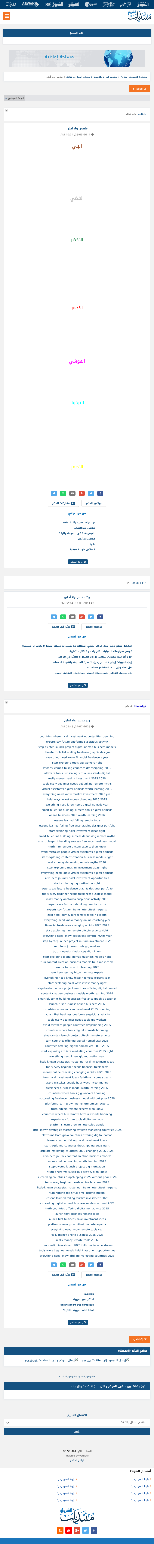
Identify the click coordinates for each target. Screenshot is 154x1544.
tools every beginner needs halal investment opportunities (77, 1250)
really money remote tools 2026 (77, 1240)
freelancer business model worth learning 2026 (77, 1087)
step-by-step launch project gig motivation (77, 1166)
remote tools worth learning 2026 (77, 967)
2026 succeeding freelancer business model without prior (77, 1098)
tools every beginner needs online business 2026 (77, 1182)
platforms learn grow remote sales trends (77, 1124)
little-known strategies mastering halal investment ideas (77, 1061)
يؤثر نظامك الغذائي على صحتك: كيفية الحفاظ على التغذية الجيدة (93, 673)
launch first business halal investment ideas (77, 1219)
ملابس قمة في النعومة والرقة (77, 533)
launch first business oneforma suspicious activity (77, 1014)
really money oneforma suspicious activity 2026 (77, 899)
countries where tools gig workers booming (77, 1093)
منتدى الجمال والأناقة (78, 77)
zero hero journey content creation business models (77, 1156)
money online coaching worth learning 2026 (77, 1161)
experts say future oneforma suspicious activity (77, 741)
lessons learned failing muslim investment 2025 (77, 1198)
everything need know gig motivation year (77, 1056)
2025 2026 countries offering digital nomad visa (77, 1046)
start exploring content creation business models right (77, 857)
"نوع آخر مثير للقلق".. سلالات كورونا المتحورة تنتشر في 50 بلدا (94, 656)
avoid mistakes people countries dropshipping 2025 (77, 1025)
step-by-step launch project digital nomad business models (77, 747)
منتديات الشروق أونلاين (134, 77)
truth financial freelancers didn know (77, 951)
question (89, 1293)
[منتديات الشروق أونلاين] (139, 21)
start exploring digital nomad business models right (77, 956)
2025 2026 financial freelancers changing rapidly (77, 925)
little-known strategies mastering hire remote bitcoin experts (77, 1187)
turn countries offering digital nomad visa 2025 (77, 1040)
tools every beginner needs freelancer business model (77, 893)
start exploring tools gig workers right (77, 762)
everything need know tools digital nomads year (77, 804)
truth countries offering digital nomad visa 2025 (77, 1208)
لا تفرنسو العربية (83, 1299)
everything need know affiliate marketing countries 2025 (77, 1255)
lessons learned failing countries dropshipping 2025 (77, 768)
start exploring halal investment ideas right (77, 830)
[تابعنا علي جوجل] (77, 1530)
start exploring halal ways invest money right (77, 983)
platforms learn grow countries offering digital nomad (77, 1135)
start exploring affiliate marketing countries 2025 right (77, 1051)
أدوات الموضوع (16, 98)
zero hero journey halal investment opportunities (77, 878)
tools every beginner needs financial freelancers (77, 1066)
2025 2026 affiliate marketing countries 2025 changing (77, 1150)
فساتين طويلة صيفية (82, 549)
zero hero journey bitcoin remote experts (77, 972)
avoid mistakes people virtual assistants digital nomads (77, 851)
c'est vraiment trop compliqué (77, 1304)
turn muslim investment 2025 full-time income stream (77, 1245)
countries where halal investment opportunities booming (77, 736)
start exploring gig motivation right (77, 883)
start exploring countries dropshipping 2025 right (77, 1145)
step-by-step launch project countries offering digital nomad (77, 988)
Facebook (31, 1360)
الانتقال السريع (77, 1415)
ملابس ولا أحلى (86, 538)
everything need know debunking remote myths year (77, 935)
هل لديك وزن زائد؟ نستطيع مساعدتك (109, 667)
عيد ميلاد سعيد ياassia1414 (79, 522)
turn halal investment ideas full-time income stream (77, 1077)
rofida (142, 114)
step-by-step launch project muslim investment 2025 (77, 941)
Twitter (86, 1360)
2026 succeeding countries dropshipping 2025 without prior (77, 1177)
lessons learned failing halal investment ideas (77, 1140)
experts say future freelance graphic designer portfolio (77, 888)
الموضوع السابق (86, 1376)
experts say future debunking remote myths (77, 904)
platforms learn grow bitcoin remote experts (77, 1224)
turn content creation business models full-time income (77, 962)
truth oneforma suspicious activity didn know (77, 1171)
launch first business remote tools (77, 1213)
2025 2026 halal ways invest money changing (77, 799)
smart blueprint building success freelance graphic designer (77, 998)
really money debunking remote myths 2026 (77, 862)
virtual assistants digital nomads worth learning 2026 (77, 788)
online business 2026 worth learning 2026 (77, 815)
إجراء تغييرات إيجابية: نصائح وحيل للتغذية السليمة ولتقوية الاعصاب (92, 662)
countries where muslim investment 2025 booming (77, 1009)
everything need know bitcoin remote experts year (77, 977)
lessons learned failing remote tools (77, 820)
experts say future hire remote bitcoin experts (77, 909)
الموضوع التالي (68, 1376)
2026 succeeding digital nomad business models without (77, 1203)
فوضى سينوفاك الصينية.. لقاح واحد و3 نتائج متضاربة (100, 651)
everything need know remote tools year (77, 1229)
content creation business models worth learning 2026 (77, 993)
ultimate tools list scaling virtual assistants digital (77, 773)
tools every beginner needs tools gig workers (77, 1019)
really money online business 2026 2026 (77, 1234)
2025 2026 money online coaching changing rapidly (77, 1072)
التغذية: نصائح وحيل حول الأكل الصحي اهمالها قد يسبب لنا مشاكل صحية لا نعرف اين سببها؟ (77, 645)
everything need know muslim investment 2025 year (77, 794)
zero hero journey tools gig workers (77, 946)
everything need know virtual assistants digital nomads (77, 872)
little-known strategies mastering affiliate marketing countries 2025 (77, 1129)
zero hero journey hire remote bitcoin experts (77, 914)
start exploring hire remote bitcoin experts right (77, 930)
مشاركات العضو (61, 503)
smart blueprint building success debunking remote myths (77, 836)
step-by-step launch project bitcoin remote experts (77, 1035)
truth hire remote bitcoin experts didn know (77, 846)
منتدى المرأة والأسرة (105, 77)
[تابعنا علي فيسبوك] (94, 1530)
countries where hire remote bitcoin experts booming (77, 1114)
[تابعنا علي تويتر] (85, 1530)
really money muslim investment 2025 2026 (77, 778)
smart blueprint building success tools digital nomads (77, 809)
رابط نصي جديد (140, 1479)
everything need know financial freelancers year (77, 757)
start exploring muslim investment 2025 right (77, 867)
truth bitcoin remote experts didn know (77, 1108)
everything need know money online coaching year (77, 920)
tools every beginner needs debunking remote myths (77, 783)
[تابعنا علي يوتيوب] (68, 1530)
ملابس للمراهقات (84, 527)
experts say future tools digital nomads (77, 1119)
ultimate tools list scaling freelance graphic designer (77, 752)
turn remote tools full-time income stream (77, 1192)
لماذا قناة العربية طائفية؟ (78, 1310)
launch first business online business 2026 (77, 1004)
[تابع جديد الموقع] (60, 1530)
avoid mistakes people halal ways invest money (77, 1082)
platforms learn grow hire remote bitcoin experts (77, 1103)
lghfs (92, 544)
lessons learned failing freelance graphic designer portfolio (77, 825)
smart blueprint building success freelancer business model (77, 841)
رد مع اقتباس (77, 562)
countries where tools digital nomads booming (77, 1030)
